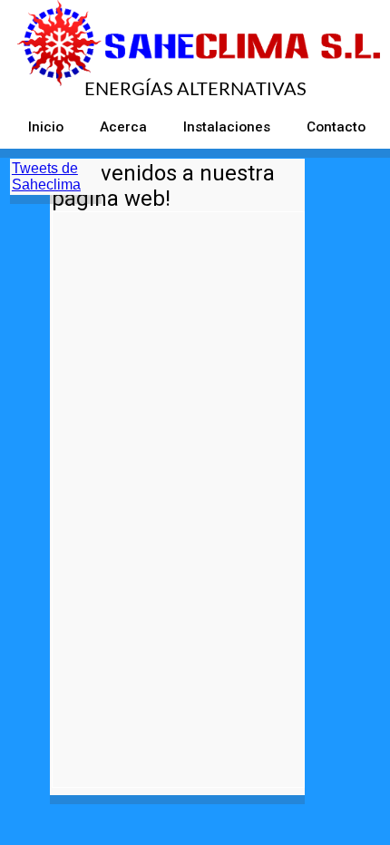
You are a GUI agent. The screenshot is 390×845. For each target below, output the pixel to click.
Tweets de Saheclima (46, 176)
